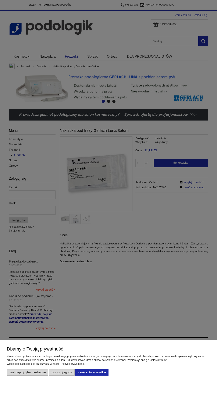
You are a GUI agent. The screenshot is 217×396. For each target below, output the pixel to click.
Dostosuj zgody (62, 372)
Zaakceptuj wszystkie (92, 372)
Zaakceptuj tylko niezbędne (28, 372)
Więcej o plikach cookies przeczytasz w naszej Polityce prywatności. (46, 363)
